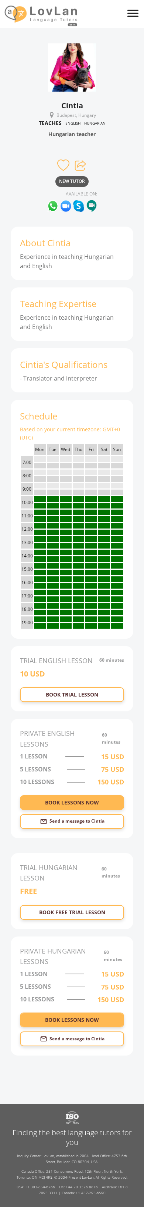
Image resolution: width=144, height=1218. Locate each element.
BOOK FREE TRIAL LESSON (72, 912)
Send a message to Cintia (76, 821)
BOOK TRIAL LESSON (72, 694)
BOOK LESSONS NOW (72, 802)
